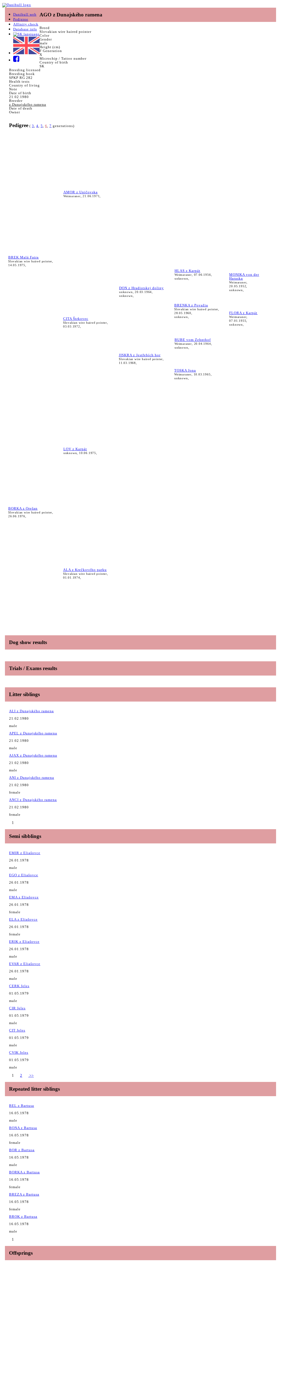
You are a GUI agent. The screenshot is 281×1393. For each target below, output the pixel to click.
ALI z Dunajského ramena (31, 711)
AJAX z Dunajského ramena (33, 755)
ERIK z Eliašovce (24, 942)
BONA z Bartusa (23, 1128)
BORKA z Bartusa (24, 1172)
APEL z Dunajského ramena (33, 733)
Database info (25, 29)
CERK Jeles (19, 986)
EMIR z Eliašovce (24, 853)
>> (31, 1075)
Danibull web (24, 14)
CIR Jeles (17, 1008)
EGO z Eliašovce (23, 875)
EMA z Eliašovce (24, 897)
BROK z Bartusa (23, 1216)
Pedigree (20, 19)
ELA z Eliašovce (23, 919)
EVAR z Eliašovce (24, 964)
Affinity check (25, 24)
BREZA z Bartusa (24, 1194)
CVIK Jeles (18, 1052)
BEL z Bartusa (21, 1106)
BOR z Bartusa (22, 1150)
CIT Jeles (17, 1030)
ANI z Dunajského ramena (31, 778)
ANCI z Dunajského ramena (33, 800)
